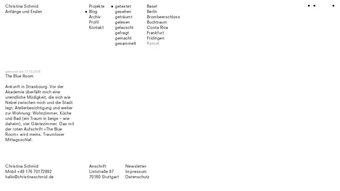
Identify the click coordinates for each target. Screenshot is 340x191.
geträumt (123, 17)
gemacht (123, 38)
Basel (152, 6)
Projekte (97, 6)
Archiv (95, 17)
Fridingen (155, 38)
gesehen (123, 12)
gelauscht (124, 28)
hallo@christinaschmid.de (29, 177)
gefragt (122, 33)
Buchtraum (157, 22)
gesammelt (125, 44)
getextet (123, 6)
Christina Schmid (21, 166)
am (30, 71)
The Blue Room (19, 76)
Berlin (152, 12)
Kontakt (96, 28)
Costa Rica (157, 28)
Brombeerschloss (163, 17)
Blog (93, 12)
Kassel (153, 44)
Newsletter (135, 166)
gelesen (122, 22)
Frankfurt (155, 33)
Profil (94, 22)
